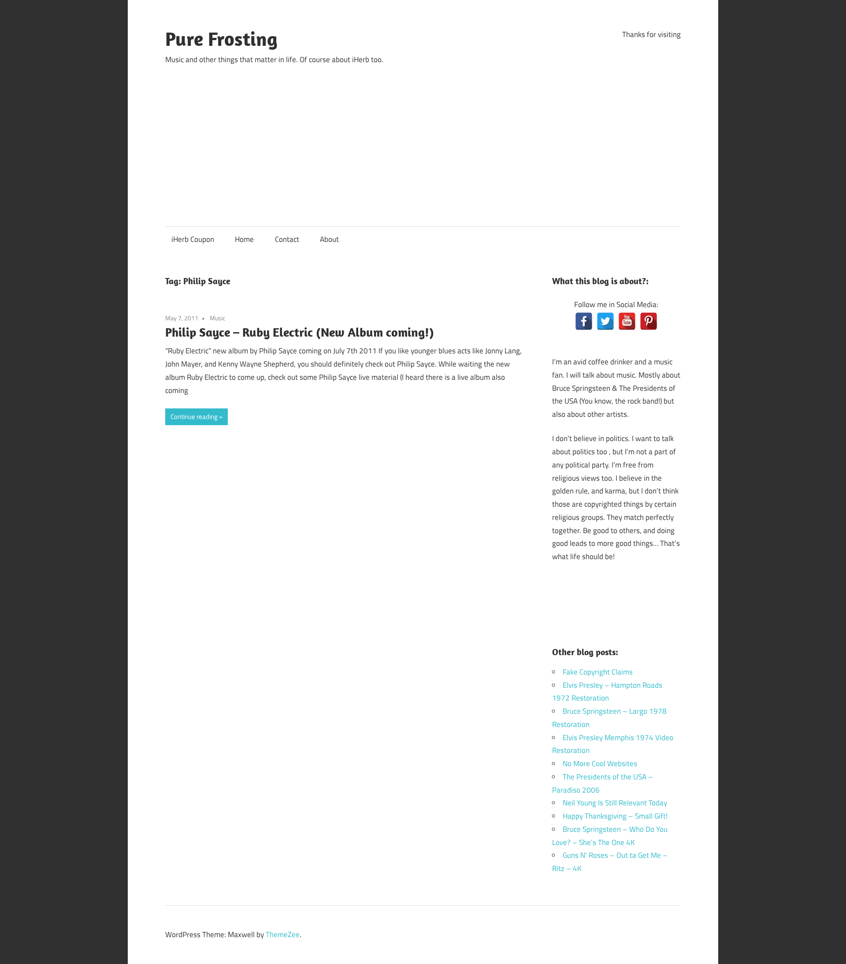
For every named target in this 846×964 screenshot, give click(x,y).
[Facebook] (584, 321)
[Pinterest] (648, 321)
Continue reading (194, 417)
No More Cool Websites (600, 763)
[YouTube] (627, 321)
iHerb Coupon (192, 239)
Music (217, 318)
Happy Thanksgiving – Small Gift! (615, 816)
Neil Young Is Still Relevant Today (615, 802)
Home (244, 239)
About (329, 239)
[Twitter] (605, 321)
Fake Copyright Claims (598, 672)
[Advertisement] (423, 138)
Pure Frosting (221, 39)
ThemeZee (283, 934)
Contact (287, 239)
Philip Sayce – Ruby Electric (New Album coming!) (299, 332)
